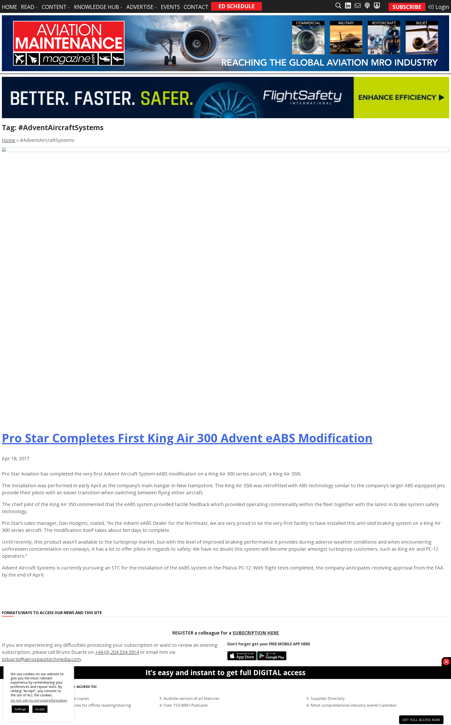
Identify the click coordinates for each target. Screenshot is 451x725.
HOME (9, 7)
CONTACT (196, 7)
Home (8, 140)
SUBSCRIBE (407, 7)
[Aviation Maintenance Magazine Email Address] (358, 7)
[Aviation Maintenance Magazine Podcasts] (367, 7)
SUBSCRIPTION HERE (256, 633)
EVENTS (170, 7)
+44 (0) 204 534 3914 (117, 652)
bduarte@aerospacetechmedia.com (41, 659)
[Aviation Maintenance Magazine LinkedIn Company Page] (348, 7)
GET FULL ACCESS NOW (421, 719)
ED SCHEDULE (236, 6)
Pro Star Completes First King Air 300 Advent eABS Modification (187, 438)
